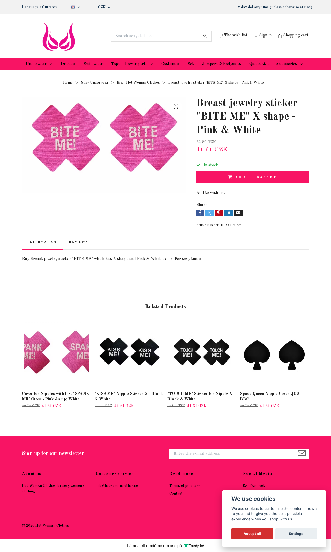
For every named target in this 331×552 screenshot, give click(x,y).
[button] (52, 72)
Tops (115, 72)
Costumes (170, 72)
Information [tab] (42, 250)
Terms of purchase (184, 493)
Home (68, 90)
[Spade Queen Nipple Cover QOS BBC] (274, 362)
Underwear (36, 72)
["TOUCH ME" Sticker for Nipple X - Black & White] (201, 362)
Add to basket (256, 185)
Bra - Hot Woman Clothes (138, 90)
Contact (176, 501)
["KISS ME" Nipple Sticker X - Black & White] (129, 362)
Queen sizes (259, 72)
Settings (296, 534)
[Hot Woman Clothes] (94, 36)
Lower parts (136, 72)
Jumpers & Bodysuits (221, 72)
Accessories (286, 72)
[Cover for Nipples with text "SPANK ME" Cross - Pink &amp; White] (56, 362)
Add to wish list (210, 200)
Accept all (252, 534)
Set (190, 72)
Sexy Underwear (94, 90)
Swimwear (93, 72)
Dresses (68, 72)
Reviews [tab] (78, 250)
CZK (102, 7)
